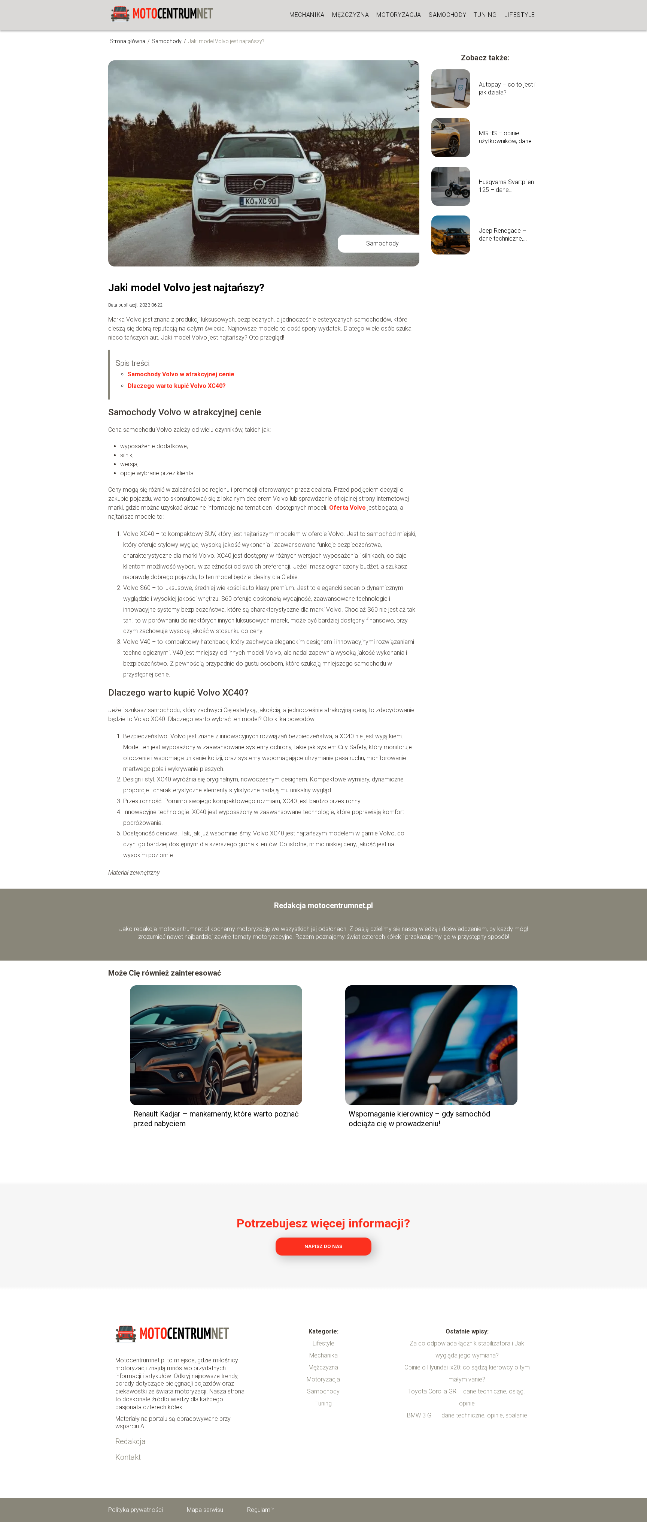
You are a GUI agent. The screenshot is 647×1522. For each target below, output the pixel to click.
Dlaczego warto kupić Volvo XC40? (177, 385)
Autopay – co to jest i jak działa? (507, 88)
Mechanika (307, 14)
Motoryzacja (398, 14)
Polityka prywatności (135, 1509)
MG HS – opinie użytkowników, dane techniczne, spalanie (505, 137)
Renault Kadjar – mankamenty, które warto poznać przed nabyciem (215, 1118)
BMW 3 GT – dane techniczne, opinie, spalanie (467, 1415)
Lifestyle (519, 14)
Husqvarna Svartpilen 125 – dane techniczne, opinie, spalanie (506, 186)
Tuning (485, 14)
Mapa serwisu (205, 1509)
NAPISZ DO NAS (323, 1246)
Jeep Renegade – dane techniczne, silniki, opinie (502, 235)
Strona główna (128, 41)
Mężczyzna (350, 14)
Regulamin (260, 1509)
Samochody (447, 14)
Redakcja (130, 1441)
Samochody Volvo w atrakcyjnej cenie (181, 374)
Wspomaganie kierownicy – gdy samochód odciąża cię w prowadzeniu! (419, 1118)
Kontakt (128, 1457)
